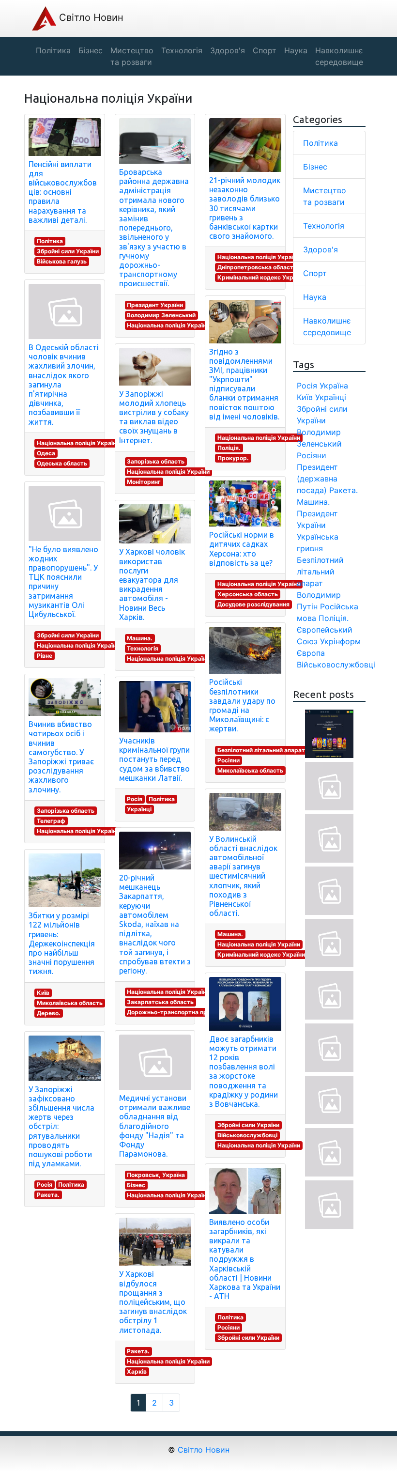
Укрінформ (340, 641)
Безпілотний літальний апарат (261, 750)
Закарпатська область (160, 1002)
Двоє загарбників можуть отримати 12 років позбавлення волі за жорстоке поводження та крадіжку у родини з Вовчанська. (243, 1071)
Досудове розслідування (253, 604)
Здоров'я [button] (227, 50)
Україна (334, 385)
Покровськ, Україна (156, 1174)
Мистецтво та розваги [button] (131, 56)
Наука (314, 297)
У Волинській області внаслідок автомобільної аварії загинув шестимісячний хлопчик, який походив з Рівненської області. (243, 876)
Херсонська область (247, 594)
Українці (139, 809)
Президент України (155, 305)
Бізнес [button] (90, 50)
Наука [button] (295, 50)
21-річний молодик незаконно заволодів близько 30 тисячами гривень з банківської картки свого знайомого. (244, 208)
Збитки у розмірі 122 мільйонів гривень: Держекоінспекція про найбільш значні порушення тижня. (62, 943)
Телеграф (51, 820)
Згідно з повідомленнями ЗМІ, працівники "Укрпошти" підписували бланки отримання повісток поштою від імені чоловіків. (244, 384)
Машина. (140, 638)
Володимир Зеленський (161, 315)
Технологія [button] (181, 50)
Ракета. (48, 1194)
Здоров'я (320, 249)
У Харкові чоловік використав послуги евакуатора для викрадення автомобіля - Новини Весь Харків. (152, 584)
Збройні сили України (68, 251)
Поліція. (229, 447)
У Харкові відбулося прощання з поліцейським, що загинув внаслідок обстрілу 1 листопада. (153, 1302)
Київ (43, 992)
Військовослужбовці (247, 1135)
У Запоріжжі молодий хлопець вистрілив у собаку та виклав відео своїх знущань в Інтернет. (154, 417)
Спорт (315, 273)
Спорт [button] (264, 50)
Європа (311, 653)
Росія (44, 1184)
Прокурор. (233, 458)
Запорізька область (65, 810)
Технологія (142, 648)
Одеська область (62, 463)
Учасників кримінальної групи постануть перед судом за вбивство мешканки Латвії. (154, 759)
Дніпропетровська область (257, 267)
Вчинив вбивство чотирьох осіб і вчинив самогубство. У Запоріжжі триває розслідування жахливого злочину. (61, 756)
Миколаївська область (70, 1002)
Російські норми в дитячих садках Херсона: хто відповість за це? (241, 548)
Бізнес (136, 1185)
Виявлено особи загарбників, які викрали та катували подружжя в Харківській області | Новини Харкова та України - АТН (244, 1259)
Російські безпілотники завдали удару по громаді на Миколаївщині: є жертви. (242, 705)
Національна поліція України (78, 443)
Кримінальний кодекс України (261, 277)
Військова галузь (62, 261)
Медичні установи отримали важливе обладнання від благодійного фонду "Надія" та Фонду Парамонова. (154, 1126)
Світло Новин (89, 17)
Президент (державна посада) (317, 478)
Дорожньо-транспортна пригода (175, 1012)
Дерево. (49, 1013)
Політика (50, 241)
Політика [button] (53, 50)
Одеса (46, 453)
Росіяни (228, 760)
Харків (137, 1371)
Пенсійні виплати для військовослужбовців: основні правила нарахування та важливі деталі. (63, 192)
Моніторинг (144, 481)
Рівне (44, 655)
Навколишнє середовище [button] (339, 56)
